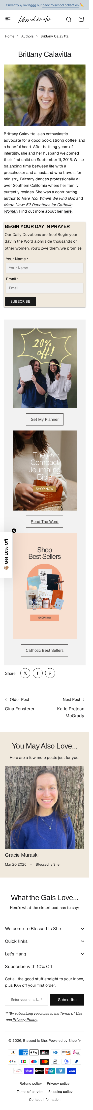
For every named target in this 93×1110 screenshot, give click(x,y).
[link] (25, 673)
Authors (27, 36)
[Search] (68, 19)
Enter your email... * (26, 999)
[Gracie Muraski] (44, 805)
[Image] (45, 368)
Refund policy (31, 1083)
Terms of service (30, 1091)
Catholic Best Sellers (44, 650)
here (68, 211)
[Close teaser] (13, 530)
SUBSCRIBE (20, 301)
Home (9, 36)
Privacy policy (58, 1083)
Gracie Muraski (21, 851)
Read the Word (45, 521)
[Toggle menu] (7, 19)
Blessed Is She (35, 1040)
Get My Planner (45, 419)
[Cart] (81, 19)
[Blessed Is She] (35, 19)
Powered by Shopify (65, 1040)
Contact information (45, 1099)
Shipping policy (60, 1091)
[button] (6, 555)
